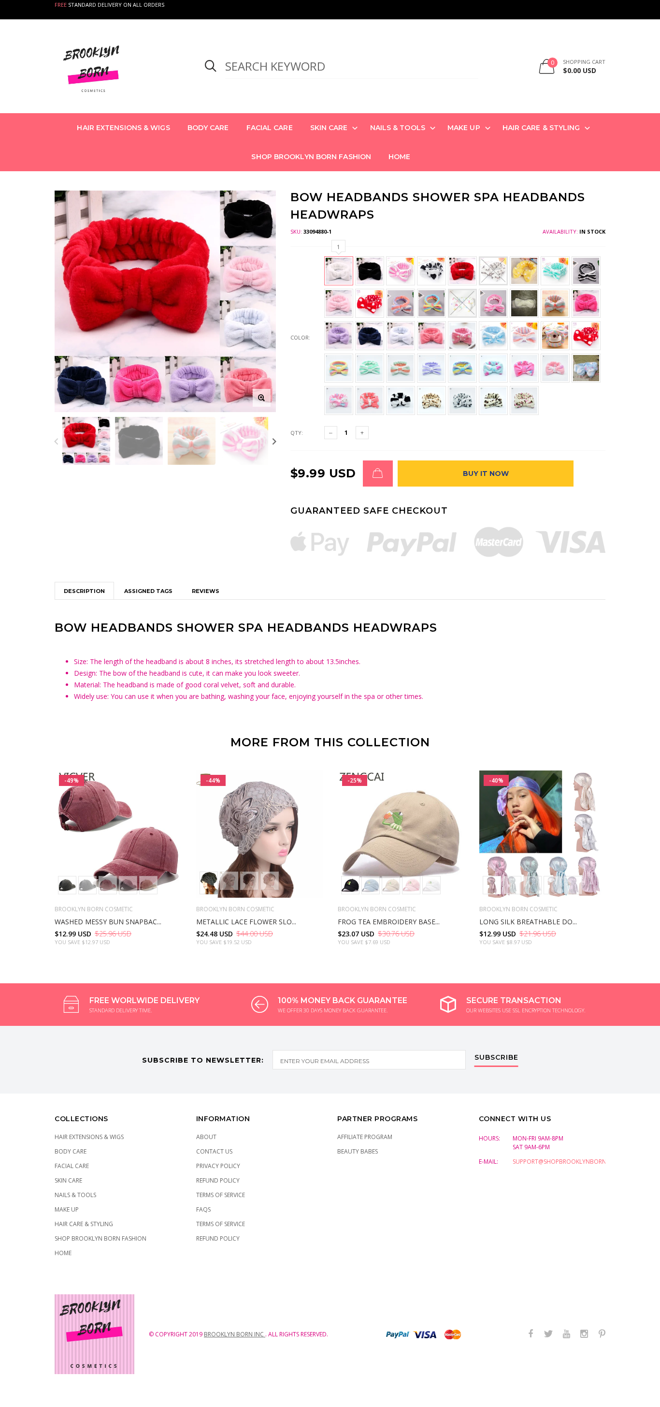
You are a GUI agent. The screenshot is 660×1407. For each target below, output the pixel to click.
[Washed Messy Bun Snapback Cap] (118, 834)
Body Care (208, 127)
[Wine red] (108, 885)
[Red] (492, 885)
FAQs (203, 1209)
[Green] (512, 885)
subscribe (496, 1058)
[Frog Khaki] (391, 885)
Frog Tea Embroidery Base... (389, 921)
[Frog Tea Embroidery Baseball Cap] (401, 834)
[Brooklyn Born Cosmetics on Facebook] (530, 1334)
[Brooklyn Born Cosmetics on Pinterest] (602, 1334)
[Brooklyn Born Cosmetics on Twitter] (548, 1334)
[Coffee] (249, 881)
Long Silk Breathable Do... (528, 921)
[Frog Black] (350, 885)
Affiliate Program (364, 1137)
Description (84, 591)
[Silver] (553, 885)
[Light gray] (229, 881)
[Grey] (128, 885)
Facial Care (269, 127)
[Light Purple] (573, 885)
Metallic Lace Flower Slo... (246, 921)
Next (274, 440)
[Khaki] (148, 885)
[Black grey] (87, 885)
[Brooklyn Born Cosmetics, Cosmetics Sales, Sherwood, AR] (24, 1398)
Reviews (205, 591)
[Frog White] (431, 885)
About (206, 1137)
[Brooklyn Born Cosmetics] (118, 66)
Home (399, 156)
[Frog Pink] (411, 885)
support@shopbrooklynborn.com (567, 1161)
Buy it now (486, 473)
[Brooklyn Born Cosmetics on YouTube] (566, 1334)
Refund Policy (218, 1180)
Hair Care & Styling (541, 127)
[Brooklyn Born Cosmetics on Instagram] (584, 1334)
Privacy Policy (218, 1166)
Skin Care (329, 127)
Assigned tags (148, 591)
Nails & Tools (397, 127)
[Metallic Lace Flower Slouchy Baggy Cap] (259, 834)
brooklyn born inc (234, 1334)
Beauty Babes (357, 1151)
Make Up (463, 127)
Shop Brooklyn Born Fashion (311, 156)
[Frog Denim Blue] (370, 885)
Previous (56, 440)
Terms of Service (220, 1195)
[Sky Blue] (532, 885)
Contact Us (214, 1151)
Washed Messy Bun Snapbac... (108, 921)
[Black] (209, 883)
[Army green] (67, 885)
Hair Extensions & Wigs (123, 127)
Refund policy (218, 1238)
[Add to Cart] (378, 473)
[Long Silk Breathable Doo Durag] (542, 834)
